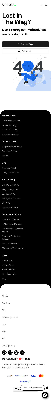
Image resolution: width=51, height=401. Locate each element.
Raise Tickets (8, 269)
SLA (4, 338)
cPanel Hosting (9, 125)
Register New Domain (12, 146)
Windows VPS (8, 194)
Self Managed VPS (10, 185)
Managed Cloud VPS (11, 198)
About (5, 296)
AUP (4, 331)
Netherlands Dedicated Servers (12, 230)
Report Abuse (8, 265)
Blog (4, 278)
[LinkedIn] (22, 352)
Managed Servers (10, 243)
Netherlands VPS (10, 207)
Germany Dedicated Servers (11, 237)
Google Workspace (10, 172)
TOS (4, 324)
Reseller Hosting (9, 130)
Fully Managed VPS (10, 189)
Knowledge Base (10, 274)
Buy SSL (6, 155)
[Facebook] (4, 352)
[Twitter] (16, 352)
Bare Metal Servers (10, 219)
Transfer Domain (10, 151)
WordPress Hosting (11, 121)
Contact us (7, 260)
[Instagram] (10, 352)
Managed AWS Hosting (12, 248)
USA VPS (6, 203)
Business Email (9, 168)
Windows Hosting (10, 134)
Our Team (6, 303)
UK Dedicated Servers (12, 224)
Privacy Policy (8, 345)
